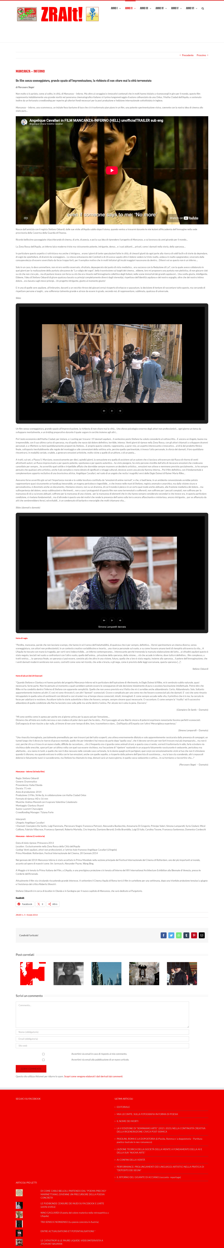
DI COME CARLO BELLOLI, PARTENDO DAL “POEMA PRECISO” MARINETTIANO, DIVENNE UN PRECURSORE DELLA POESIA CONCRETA (73, 1194)
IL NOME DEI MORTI (127, 1121)
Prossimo (201, 55)
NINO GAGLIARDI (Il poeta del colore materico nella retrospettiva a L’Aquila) (75, 1214)
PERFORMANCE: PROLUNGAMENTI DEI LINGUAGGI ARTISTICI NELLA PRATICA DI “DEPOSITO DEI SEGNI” (160, 1168)
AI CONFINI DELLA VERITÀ (131, 1159)
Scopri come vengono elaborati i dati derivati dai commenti (93, 1076)
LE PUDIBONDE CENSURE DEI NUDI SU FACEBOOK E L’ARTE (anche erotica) (72, 1205)
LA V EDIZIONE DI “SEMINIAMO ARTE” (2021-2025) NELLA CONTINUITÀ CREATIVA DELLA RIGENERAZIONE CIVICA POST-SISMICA (161, 1130)
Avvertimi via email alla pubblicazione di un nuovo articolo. (100, 1059)
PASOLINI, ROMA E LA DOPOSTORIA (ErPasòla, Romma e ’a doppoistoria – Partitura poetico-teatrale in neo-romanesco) (159, 1140)
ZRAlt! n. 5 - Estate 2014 (27, 914)
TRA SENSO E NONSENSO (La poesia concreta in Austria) (70, 1222)
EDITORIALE (123, 1107)
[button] (203, 8)
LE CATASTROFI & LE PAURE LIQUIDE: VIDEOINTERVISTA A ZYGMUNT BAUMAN (72, 1242)
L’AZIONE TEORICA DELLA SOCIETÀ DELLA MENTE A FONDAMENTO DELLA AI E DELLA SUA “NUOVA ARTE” (159, 1151)
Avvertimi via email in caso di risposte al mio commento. (99, 1053)
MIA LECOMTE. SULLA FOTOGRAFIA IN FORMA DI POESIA (147, 1114)
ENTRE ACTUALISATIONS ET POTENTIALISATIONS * (68, 1231)
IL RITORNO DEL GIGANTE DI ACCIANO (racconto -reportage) (149, 1177)
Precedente (188, 55)
